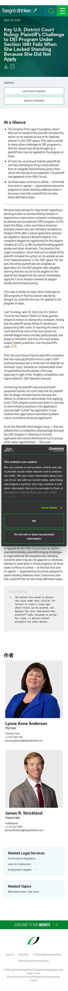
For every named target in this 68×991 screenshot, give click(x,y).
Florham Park (12, 733)
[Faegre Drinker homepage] (19, 10)
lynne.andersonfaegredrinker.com (24, 740)
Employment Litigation (20, 869)
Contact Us (10, 954)
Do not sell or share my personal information (34, 536)
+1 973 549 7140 (13, 737)
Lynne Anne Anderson (34, 91)
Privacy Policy (24, 954)
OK (34, 520)
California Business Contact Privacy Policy (33, 960)
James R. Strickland (34, 100)
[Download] (6, 66)
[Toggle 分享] (12, 66)
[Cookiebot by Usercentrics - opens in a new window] (49, 449)
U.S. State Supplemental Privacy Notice (47, 954)
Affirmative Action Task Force (23, 891)
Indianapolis (11, 823)
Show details (49, 507)
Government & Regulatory (22, 858)
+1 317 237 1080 (13, 826)
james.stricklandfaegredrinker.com (24, 830)
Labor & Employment (19, 864)
